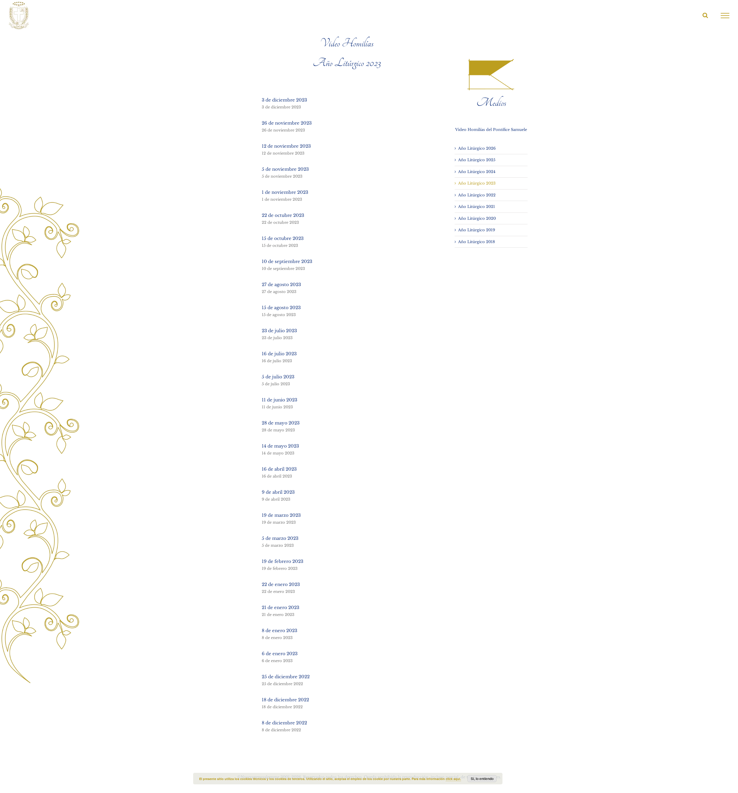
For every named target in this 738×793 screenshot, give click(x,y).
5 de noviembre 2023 (285, 169)
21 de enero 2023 (280, 607)
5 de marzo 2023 (280, 538)
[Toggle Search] (705, 15)
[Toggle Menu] (725, 15)
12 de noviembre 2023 (286, 146)
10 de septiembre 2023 (287, 261)
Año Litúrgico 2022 (477, 195)
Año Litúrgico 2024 (477, 171)
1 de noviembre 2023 (285, 192)
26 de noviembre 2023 (287, 123)
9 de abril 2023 (278, 492)
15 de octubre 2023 (283, 238)
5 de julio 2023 (278, 376)
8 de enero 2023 (279, 630)
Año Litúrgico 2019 (476, 230)
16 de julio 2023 (279, 353)
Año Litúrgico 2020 (477, 218)
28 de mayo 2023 (281, 423)
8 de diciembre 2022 (284, 723)
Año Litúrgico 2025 (476, 159)
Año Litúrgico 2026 (477, 148)
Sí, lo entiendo (482, 778)
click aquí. (453, 779)
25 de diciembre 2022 (286, 676)
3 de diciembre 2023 (284, 100)
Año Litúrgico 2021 (476, 206)
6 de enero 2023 (280, 653)
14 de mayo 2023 (280, 446)
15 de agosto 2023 (281, 307)
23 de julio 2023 (279, 330)
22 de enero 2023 (281, 584)
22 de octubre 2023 (283, 215)
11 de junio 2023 (279, 400)
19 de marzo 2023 (281, 515)
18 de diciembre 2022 (285, 699)
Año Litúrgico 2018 (476, 241)
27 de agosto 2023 (281, 284)
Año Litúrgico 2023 (477, 183)
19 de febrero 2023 (282, 561)
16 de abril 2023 (279, 469)
